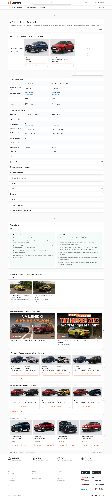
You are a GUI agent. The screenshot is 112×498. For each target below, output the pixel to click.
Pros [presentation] (11, 228)
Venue (86, 445)
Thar (73, 445)
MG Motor (27, 366)
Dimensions (14, 74)
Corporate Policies (11, 480)
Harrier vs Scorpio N (87, 406)
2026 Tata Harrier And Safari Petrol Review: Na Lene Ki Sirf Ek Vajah (28, 340)
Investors (10, 482)
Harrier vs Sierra (56, 406)
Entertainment (63, 74)
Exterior (34, 74)
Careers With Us (11, 473)
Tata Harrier (55, 57)
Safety (40, 74)
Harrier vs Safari (24, 406)
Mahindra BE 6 (38, 436)
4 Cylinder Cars (29, 125)
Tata (89, 366)
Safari (89, 368)
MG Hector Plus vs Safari (87, 374)
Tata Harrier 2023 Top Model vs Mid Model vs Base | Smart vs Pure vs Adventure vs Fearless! (79, 341)
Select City (99, 7)
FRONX (96, 445)
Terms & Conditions (12, 476)
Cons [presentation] (16, 228)
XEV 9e (39, 445)
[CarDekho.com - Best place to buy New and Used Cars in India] (14, 2)
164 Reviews (33, 104)
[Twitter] (92, 495)
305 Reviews (60, 104)
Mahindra (59, 366)
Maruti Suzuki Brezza (87, 436)
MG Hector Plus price (32, 27)
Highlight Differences (16, 51)
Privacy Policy (11, 478)
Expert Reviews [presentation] (13, 277)
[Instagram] (99, 495)
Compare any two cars (15, 378)
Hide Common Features (17, 48)
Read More (99, 29)
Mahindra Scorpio (62, 436)
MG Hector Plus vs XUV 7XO (56, 374)
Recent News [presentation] (23, 277)
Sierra (58, 400)
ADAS (45, 74)
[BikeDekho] (85, 480)
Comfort (22, 74)
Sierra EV (49, 445)
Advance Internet (53, 74)
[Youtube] (96, 495)
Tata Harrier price (74, 27)
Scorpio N (90, 400)
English (85, 2)
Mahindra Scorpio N (16, 436)
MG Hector (28, 368)
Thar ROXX (15, 445)
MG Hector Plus (30, 57)
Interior (28, 74)
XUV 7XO (59, 368)
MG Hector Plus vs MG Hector (24, 374)
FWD (26, 156)
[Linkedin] (103, 495)
